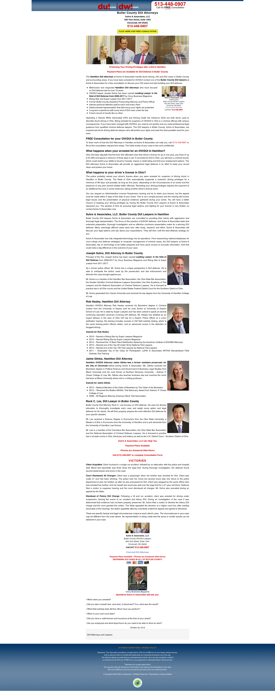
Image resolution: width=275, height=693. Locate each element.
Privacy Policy (149, 647)
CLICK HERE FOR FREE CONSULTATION (137, 31)
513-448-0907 (170, 3)
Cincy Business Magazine (137, 591)
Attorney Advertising (129, 647)
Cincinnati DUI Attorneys (174, 107)
